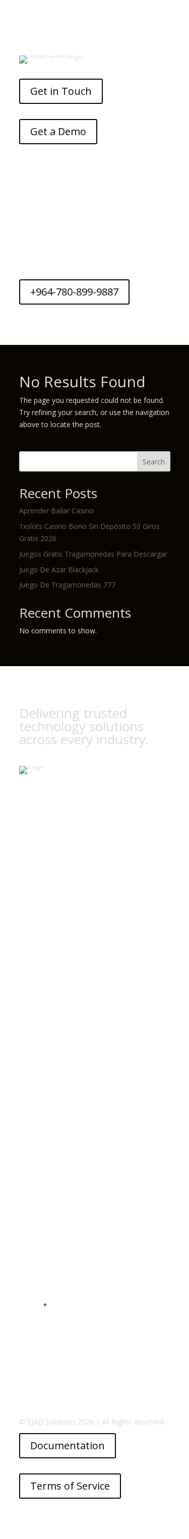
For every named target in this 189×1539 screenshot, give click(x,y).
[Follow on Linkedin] (69, 915)
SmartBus (35, 1200)
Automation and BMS (54, 1033)
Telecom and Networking (60, 1065)
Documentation (67, 1445)
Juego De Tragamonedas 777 (67, 584)
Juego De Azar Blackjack (59, 569)
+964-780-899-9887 (74, 292)
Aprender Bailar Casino (56, 510)
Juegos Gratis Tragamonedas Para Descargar (93, 554)
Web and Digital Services (59, 1018)
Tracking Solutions (49, 987)
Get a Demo (58, 131)
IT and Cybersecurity (52, 1003)
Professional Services (54, 1154)
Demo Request (44, 1216)
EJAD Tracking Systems (57, 1185)
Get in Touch (61, 91)
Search (154, 461)
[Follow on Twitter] (48, 915)
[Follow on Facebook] (27, 915)
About (29, 1138)
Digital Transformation (56, 971)
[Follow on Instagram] (91, 915)
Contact (32, 1231)
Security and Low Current (60, 1049)
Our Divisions (40, 1169)
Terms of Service (70, 1486)
